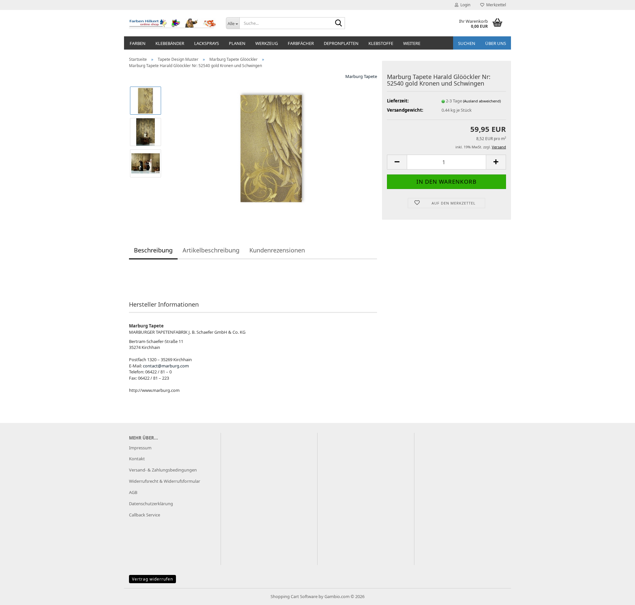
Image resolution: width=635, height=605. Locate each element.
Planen (237, 43)
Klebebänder (169, 43)
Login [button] (464, 5)
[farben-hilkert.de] (172, 23)
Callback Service (144, 515)
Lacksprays (206, 43)
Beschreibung (153, 250)
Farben (138, 43)
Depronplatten (341, 43)
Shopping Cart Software (294, 596)
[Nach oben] (617, 595)
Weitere (411, 43)
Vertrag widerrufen (152, 579)
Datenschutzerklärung (151, 504)
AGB (133, 492)
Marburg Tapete (361, 76)
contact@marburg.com (166, 366)
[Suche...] (338, 23)
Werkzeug (266, 43)
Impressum (140, 448)
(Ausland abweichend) (482, 100)
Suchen (466, 43)
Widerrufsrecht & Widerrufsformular (164, 481)
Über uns (495, 43)
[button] (397, 162)
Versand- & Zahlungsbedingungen (163, 470)
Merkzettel (495, 5)
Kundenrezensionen (277, 250)
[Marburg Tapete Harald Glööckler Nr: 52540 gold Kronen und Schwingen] (272, 147)
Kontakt (137, 459)
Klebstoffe (380, 43)
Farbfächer (301, 43)
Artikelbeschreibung (211, 250)
